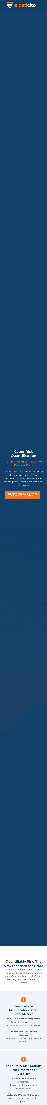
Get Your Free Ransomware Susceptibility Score (22, 495)
